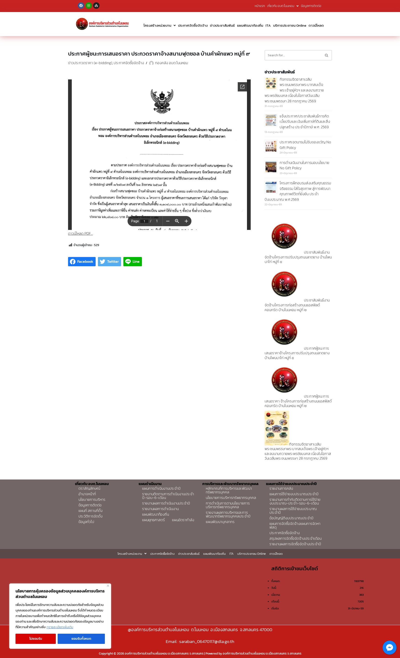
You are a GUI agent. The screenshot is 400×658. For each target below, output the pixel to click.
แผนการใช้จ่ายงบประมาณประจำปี (294, 494)
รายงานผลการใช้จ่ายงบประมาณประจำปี (293, 510)
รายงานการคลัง (281, 488)
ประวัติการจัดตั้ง (90, 516)
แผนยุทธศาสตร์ (153, 520)
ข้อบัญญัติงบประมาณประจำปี (291, 518)
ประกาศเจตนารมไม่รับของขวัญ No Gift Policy (305, 144)
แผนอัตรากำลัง (183, 520)
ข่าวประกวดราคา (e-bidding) (90, 63)
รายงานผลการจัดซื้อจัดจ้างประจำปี (295, 544)
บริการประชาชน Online (289, 25)
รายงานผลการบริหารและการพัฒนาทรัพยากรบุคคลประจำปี (228, 514)
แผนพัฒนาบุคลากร (220, 521)
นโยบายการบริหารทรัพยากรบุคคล (231, 497)
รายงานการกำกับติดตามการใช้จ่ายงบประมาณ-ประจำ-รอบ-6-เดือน (294, 501)
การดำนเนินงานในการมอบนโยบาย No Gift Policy (304, 165)
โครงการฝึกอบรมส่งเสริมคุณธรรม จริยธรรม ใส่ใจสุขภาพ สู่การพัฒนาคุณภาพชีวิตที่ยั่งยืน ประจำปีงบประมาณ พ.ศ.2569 (298, 191)
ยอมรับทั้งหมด (81, 638)
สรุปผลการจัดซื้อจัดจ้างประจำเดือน (295, 538)
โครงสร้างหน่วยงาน (157, 25)
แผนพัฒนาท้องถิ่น (250, 25)
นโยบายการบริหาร (91, 499)
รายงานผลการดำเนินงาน (160, 508)
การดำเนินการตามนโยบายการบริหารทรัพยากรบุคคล (228, 505)
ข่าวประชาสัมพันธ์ (222, 25)
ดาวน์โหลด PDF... (80, 233)
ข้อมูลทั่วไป (86, 521)
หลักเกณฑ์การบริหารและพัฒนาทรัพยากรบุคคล (229, 490)
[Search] (327, 55)
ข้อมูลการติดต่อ (311, 5)
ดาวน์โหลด (316, 25)
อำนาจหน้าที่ (87, 494)
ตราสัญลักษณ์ (89, 488)
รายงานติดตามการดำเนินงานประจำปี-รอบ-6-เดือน (168, 495)
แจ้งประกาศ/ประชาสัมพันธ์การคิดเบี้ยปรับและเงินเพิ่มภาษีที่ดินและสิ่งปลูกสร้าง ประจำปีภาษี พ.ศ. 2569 (305, 121)
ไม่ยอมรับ (35, 638)
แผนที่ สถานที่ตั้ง (90, 510)
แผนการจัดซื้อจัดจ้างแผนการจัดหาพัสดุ (294, 525)
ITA (268, 25)
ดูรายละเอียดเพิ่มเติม (60, 627)
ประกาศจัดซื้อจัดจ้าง (193, 25)
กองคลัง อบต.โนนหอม (171, 63)
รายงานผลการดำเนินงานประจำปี (166, 503)
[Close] (108, 586)
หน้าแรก (260, 5)
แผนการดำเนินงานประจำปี (161, 488)
